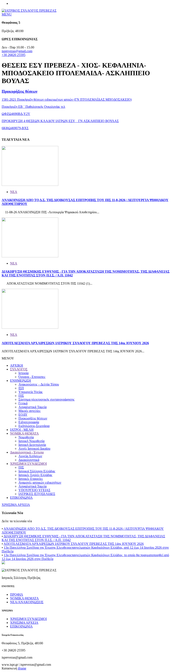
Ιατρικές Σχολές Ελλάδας (35, 475)
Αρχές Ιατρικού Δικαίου (34, 448)
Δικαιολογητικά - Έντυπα (27, 452)
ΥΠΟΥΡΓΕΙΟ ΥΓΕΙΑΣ (34, 490)
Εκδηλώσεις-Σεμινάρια (34, 426)
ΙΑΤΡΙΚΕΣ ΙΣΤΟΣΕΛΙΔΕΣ (36, 494)
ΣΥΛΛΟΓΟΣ (18, 369)
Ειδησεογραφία (28, 422)
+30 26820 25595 (13, 55)
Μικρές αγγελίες (29, 411)
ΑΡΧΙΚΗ (16, 365)
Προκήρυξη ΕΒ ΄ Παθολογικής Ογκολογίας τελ (33, 106)
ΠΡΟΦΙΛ (16, 594)
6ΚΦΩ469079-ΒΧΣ (15, 128)
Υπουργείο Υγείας (30, 392)
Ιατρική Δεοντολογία (32, 445)
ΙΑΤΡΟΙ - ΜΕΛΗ (22, 429)
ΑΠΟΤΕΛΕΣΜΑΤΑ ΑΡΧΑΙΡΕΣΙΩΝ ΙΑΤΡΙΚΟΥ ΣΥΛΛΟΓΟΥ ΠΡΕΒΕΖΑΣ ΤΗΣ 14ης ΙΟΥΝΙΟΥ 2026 (75, 343)
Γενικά (22, 403)
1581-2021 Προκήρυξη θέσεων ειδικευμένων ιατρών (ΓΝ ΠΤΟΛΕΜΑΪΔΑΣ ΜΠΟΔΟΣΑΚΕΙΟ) (67, 99)
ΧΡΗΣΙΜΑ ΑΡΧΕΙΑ (16, 505)
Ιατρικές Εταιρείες (30, 479)
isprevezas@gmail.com (17, 51)
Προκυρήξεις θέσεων (19, 91)
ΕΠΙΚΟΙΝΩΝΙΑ (21, 497)
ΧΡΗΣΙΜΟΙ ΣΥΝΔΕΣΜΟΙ (28, 463)
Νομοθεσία (26, 437)
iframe (22, 668)
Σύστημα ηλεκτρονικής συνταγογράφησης (46, 399)
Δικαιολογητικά (28, 460)
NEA (13, 192)
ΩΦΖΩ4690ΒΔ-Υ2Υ (16, 114)
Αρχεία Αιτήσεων (30, 456)
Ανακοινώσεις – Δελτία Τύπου (38, 384)
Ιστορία (23, 373)
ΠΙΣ (21, 395)
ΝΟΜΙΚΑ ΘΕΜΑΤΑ (24, 433)
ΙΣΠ (21, 388)
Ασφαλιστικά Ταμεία (32, 407)
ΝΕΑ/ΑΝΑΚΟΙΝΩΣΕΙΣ (26, 602)
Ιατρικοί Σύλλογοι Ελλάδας (36, 471)
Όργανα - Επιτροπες (31, 377)
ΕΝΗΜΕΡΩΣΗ (20, 380)
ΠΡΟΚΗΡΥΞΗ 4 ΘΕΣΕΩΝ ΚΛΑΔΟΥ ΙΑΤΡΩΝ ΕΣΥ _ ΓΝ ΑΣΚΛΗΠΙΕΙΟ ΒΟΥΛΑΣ (60, 121)
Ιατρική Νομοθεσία (31, 441)
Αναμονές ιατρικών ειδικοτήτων (39, 482)
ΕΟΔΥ (22, 414)
